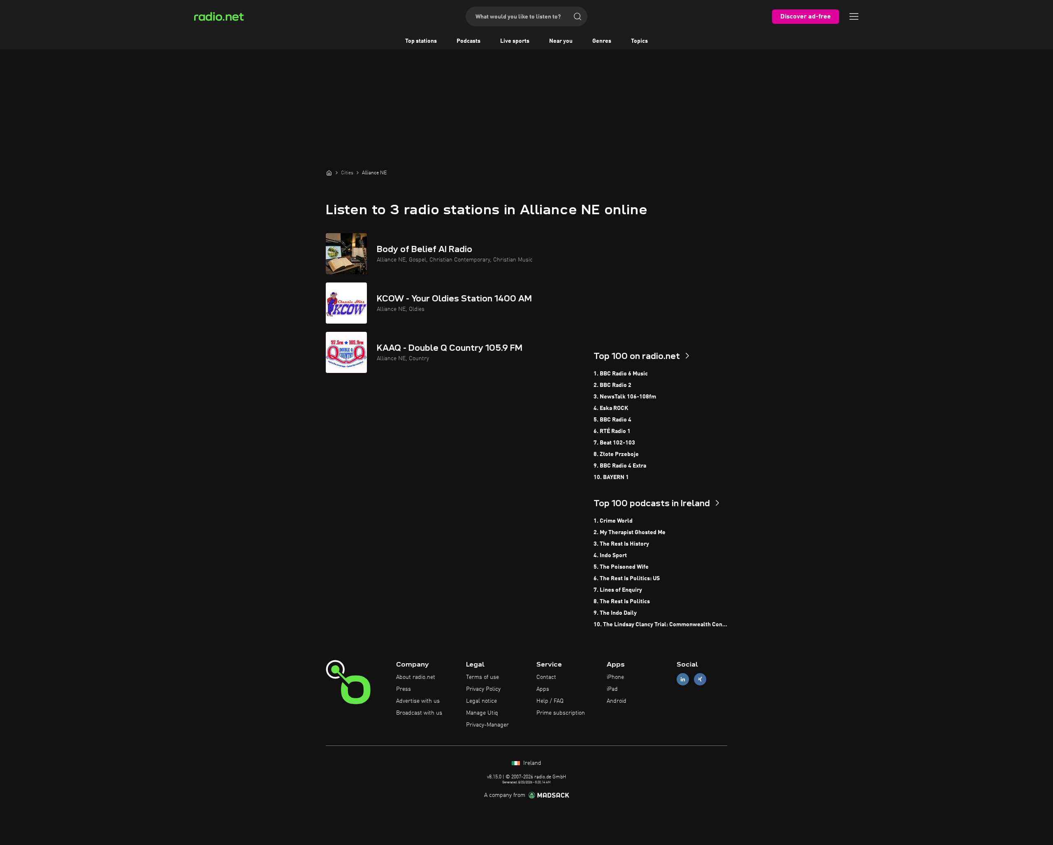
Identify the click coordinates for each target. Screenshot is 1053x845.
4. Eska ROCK (611, 408)
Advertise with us (418, 701)
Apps (542, 689)
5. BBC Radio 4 (612, 420)
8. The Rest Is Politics (622, 601)
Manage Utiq (482, 713)
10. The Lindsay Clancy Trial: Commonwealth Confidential (660, 624)
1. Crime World (613, 521)
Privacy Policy (483, 689)
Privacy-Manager (487, 725)
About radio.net (415, 677)
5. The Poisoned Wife (621, 567)
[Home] (329, 172)
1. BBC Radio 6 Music (621, 374)
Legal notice (481, 701)
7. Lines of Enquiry (618, 590)
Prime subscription (560, 713)
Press (403, 689)
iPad (612, 689)
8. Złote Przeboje (616, 454)
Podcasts (468, 41)
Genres (601, 41)
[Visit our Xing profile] (700, 679)
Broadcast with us (419, 713)
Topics (639, 41)
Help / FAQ (550, 701)
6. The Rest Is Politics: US (627, 578)
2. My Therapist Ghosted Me (630, 532)
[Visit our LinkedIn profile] (683, 679)
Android (616, 701)
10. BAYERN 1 (611, 477)
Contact (546, 677)
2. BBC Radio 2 (612, 385)
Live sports (514, 41)
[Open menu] (854, 16)
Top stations (421, 41)
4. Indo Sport (610, 555)
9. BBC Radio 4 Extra (620, 466)
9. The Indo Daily (615, 613)
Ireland (531, 763)
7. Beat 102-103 (614, 443)
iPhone (615, 677)
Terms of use (482, 677)
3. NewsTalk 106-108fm (625, 397)
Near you (561, 41)
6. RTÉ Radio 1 (612, 431)
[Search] (577, 16)
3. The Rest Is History (621, 544)
